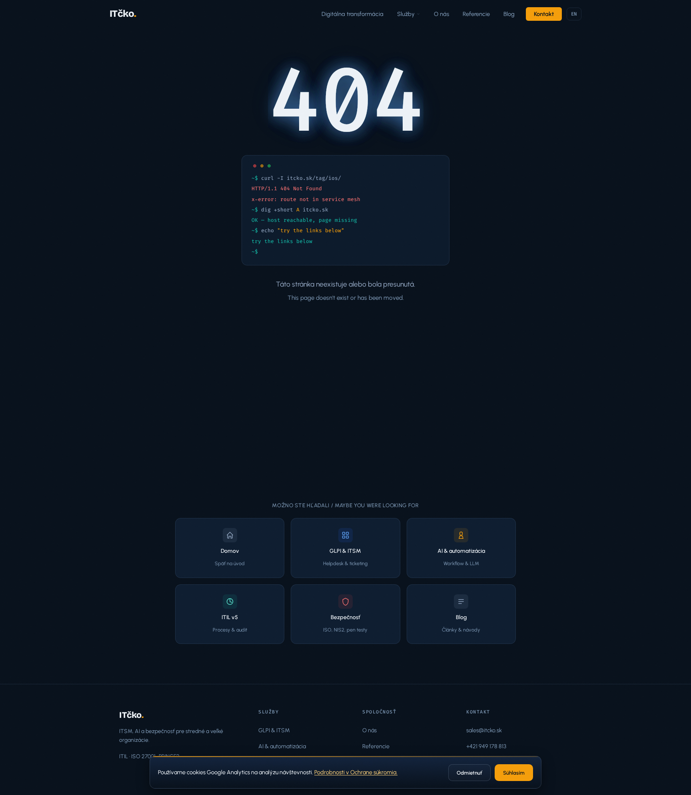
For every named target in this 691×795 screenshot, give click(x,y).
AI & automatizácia (282, 746)
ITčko (123, 13)
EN (574, 14)
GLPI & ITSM (274, 730)
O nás (441, 14)
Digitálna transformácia (352, 14)
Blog (509, 14)
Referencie (476, 14)
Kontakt (544, 14)
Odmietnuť (469, 773)
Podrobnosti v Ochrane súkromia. (355, 772)
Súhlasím (514, 773)
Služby (406, 14)
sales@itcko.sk (484, 730)
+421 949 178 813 (486, 746)
